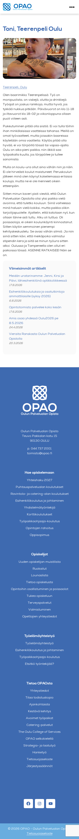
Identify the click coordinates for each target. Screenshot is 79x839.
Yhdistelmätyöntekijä (39, 507)
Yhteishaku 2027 (39, 480)
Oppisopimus (39, 535)
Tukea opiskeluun (39, 596)
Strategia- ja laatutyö (39, 745)
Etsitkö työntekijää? (39, 664)
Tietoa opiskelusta (39, 582)
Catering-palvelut (39, 725)
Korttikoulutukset (39, 514)
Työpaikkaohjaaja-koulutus (39, 521)
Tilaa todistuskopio (39, 697)
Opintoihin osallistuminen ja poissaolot (39, 589)
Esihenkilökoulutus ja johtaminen (39, 501)
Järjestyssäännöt (39, 766)
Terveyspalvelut (39, 603)
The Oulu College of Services (39, 732)
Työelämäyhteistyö (39, 643)
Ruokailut (40, 569)
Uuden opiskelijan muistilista (40, 562)
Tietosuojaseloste (40, 759)
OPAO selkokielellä (39, 739)
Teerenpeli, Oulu (15, 87)
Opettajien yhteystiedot (39, 616)
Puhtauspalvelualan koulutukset (39, 487)
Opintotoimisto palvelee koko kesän (35, 307)
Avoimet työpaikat (39, 718)
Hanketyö (39, 752)
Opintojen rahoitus (39, 528)
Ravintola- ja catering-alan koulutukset (40, 494)
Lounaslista (39, 575)
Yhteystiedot (39, 691)
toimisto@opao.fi (39, 453)
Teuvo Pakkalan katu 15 (39, 436)
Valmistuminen (39, 609)
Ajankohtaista (39, 704)
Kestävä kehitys (39, 711)
